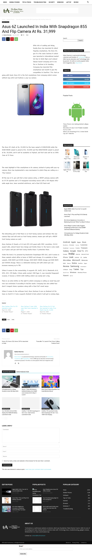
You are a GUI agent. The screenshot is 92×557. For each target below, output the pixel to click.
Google (73, 251)
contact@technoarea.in (38, 535)
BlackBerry (65, 245)
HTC (86, 251)
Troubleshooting (40, 2)
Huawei (65, 254)
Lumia (85, 257)
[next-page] (6, 418)
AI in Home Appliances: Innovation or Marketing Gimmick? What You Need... (19, 508)
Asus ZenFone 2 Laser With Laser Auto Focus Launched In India (29, 308)
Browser (71, 245)
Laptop (68, 2)
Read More (79, 63)
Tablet (76, 269)
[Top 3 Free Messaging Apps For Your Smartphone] (37, 500)
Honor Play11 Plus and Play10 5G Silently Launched (75, 215)
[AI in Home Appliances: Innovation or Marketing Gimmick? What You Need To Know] (6, 509)
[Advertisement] (57, 10)
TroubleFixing (17, 358)
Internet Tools (85, 254)
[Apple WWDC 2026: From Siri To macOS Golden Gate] (6, 492)
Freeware (84, 248)
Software (65, 269)
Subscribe (86, 87)
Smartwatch (83, 266)
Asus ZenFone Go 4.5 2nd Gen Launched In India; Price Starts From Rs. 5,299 (48, 308)
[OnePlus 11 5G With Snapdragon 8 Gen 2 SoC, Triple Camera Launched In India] (31, 403)
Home (3, 19)
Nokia (74, 263)
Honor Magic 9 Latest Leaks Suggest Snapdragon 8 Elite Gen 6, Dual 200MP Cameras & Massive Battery (75, 227)
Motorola (84, 260)
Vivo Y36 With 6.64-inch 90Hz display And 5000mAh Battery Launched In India (9, 412)
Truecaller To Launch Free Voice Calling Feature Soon (47, 342)
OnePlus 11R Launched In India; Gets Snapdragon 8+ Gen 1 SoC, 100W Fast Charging (50, 412)
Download (65, 248)
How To (80, 251)
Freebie (78, 248)
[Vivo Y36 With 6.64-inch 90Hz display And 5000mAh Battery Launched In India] (11, 403)
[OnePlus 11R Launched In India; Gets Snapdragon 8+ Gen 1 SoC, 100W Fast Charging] (50, 403)
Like (88, 75)
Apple (73, 242)
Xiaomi (66, 275)
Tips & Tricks (26, 2)
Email (21, 546)
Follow (87, 79)
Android (66, 242)
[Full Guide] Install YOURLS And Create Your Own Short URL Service (50, 508)
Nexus (69, 263)
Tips (81, 269)
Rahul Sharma (7, 35)
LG (81, 257)
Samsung (74, 266)
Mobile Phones (14, 2)
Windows (60, 2)
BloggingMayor (26, 358)
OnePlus (80, 263)
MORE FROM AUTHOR (22, 372)
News (5, 2)
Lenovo (77, 257)
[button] (88, 2)
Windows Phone (82, 272)
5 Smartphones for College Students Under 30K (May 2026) (76, 234)
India (13, 319)
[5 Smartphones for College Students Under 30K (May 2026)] (11, 382)
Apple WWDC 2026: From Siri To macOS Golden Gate (75, 210)
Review (76, 2)
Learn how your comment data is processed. (38, 469)
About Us (68, 542)
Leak (71, 257)
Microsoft (76, 260)
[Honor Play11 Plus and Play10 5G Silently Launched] (6, 500)
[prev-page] (3, 418)
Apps (79, 242)
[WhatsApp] (16, 39)
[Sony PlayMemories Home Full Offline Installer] (37, 492)
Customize (83, 245)
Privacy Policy (75, 542)
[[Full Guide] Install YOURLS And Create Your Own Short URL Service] (37, 509)
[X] (8, 39)
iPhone (65, 257)
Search (65, 38)
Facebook (72, 248)
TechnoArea (50, 356)
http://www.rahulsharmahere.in (21, 354)
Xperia (71, 275)
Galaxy (66, 251)
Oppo (85, 263)
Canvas (77, 245)
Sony (70, 269)
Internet (78, 254)
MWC (64, 263)
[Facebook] (4, 39)
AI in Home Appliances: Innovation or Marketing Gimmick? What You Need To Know (77, 221)
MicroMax (67, 260)
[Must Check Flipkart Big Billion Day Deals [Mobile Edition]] (50, 382)
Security (52, 2)
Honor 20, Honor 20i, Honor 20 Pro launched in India (15, 342)
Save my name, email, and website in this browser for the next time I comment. (27, 461)
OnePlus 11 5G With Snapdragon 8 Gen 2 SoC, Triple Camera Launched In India (30, 412)
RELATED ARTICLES (8, 372)
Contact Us (83, 542)
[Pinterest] (12, 39)
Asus (8, 319)
